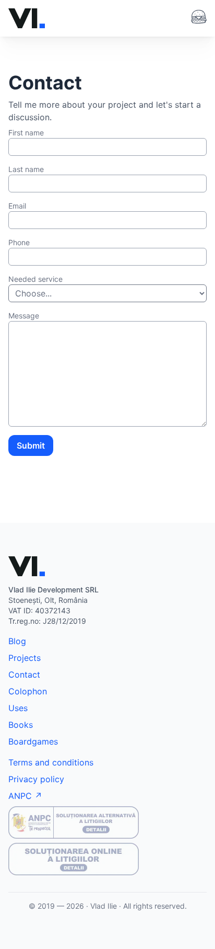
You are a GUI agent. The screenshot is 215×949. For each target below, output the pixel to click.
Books (20, 724)
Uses (18, 708)
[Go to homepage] (26, 18)
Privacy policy (36, 779)
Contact (24, 674)
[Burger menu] (199, 17)
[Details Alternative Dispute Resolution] (107, 822)
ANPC (20, 796)
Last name (26, 169)
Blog (17, 641)
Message (23, 315)
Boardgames (33, 741)
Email (17, 205)
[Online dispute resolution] (107, 859)
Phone (19, 242)
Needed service (35, 279)
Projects (24, 658)
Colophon (27, 691)
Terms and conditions (50, 762)
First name (26, 132)
